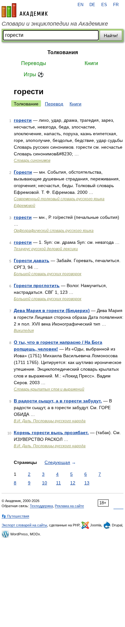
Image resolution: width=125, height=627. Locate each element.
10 (44, 482)
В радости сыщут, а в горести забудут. (58, 400)
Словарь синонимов (32, 160)
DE (92, 5)
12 (72, 482)
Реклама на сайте (69, 506)
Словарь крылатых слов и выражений (49, 389)
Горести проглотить (37, 285)
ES (104, 5)
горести (23, 120)
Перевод (54, 103)
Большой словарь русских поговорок (47, 274)
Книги (91, 63)
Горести (23, 172)
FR (116, 5)
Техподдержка (41, 506)
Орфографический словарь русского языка (54, 230)
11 (58, 482)
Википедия (24, 330)
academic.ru (25, 10)
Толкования (62, 52)
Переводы (33, 63)
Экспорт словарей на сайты (24, 525)
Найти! (111, 35)
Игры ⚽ (34, 74)
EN (80, 5)
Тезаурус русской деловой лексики (46, 249)
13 (86, 482)
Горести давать (31, 260)
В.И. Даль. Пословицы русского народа (50, 421)
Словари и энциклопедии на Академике (55, 24)
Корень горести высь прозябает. (51, 432)
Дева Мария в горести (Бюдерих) (52, 310)
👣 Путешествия (15, 516)
